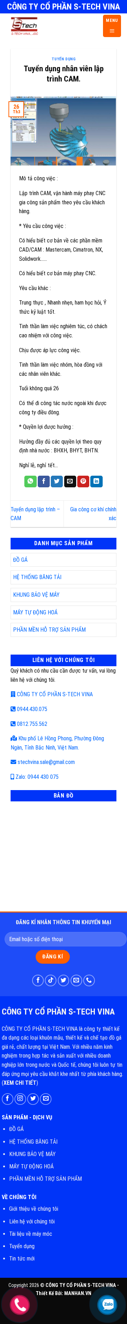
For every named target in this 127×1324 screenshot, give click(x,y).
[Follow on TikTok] (50, 980)
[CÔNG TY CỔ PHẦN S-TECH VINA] (49, 25)
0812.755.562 (31, 724)
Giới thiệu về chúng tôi (33, 1208)
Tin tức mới (22, 1258)
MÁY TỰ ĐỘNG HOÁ (35, 612)
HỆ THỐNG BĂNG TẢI (37, 577)
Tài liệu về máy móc (30, 1233)
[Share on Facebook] (44, 482)
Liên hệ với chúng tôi (32, 1221)
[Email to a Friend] (70, 482)
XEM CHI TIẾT (20, 1082)
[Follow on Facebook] (38, 980)
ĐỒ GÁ (20, 559)
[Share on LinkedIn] (96, 482)
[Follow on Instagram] (20, 1099)
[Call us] (89, 980)
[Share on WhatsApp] (30, 482)
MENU (112, 20)
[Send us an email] (76, 980)
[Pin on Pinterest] (83, 482)
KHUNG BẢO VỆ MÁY (36, 594)
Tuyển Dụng (64, 59)
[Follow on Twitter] (63, 980)
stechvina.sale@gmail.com (45, 762)
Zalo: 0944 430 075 (36, 777)
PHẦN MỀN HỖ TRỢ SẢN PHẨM (49, 629)
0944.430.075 (31, 709)
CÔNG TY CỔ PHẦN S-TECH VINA (54, 694)
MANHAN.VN (77, 1293)
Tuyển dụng (22, 1246)
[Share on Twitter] (57, 482)
